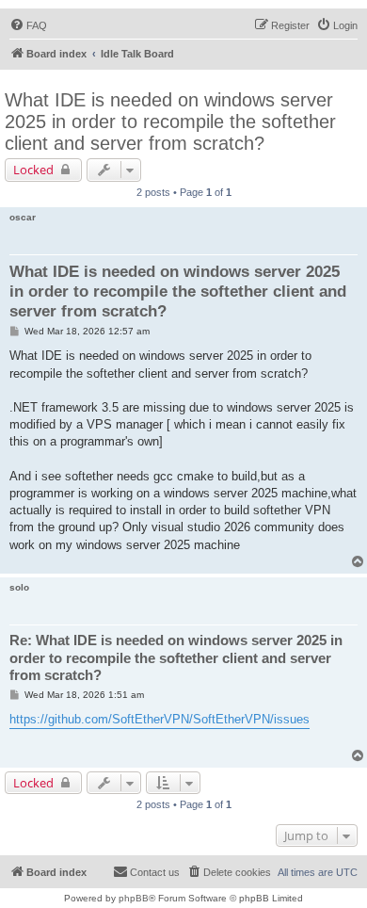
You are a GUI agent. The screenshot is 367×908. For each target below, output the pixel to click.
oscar (22, 217)
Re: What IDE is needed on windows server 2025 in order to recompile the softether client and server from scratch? (176, 658)
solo (19, 587)
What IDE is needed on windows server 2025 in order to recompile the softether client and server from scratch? (170, 121)
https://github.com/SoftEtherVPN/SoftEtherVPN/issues (159, 719)
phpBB (134, 898)
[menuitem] (28, 25)
